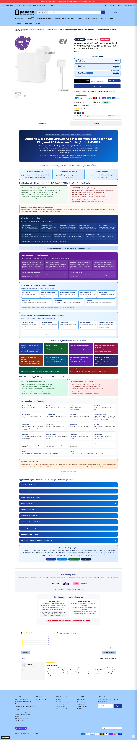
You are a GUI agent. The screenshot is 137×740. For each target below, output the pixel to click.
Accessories (24, 29)
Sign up (118, 706)
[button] (80, 108)
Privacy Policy (81, 699)
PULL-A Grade (65, 165)
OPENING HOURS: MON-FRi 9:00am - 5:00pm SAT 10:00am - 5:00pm (31, 5)
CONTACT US (60, 704)
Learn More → (89, 1)
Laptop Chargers (51, 29)
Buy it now (97, 86)
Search (17, 733)
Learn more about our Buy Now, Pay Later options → (68, 589)
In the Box (55, 165)
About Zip (59, 699)
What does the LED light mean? (68, 516)
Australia (129, 5)
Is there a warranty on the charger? (68, 534)
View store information (81, 95)
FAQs (94, 165)
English (119, 5)
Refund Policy (81, 702)
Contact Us (52, 5)
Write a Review (110, 653)
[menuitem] (20, 18)
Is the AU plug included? (68, 510)
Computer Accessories (37, 29)
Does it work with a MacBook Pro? (68, 491)
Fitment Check (45, 165)
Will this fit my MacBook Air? (68, 485)
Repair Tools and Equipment (68, 475)
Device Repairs (60, 706)
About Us (79, 708)
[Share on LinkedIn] (80, 113)
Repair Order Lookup (62, 702)
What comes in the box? (68, 503)
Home (17, 29)
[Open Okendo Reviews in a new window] (110, 648)
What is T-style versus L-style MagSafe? (68, 528)
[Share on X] (78, 113)
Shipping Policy (81, 704)
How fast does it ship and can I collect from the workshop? (68, 540)
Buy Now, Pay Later (61, 708)
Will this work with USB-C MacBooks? (68, 522)
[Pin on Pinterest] (83, 113)
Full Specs (87, 165)
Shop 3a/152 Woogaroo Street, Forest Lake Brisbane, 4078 (23, 701)
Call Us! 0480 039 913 (7, 5)
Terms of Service (82, 706)
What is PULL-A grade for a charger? (68, 497)
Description (42, 123)
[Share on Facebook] (75, 113)
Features (96, 123)
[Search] (103, 12)
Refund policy (34, 733)
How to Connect (76, 165)
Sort (101, 658)
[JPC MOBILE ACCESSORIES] (25, 12)
